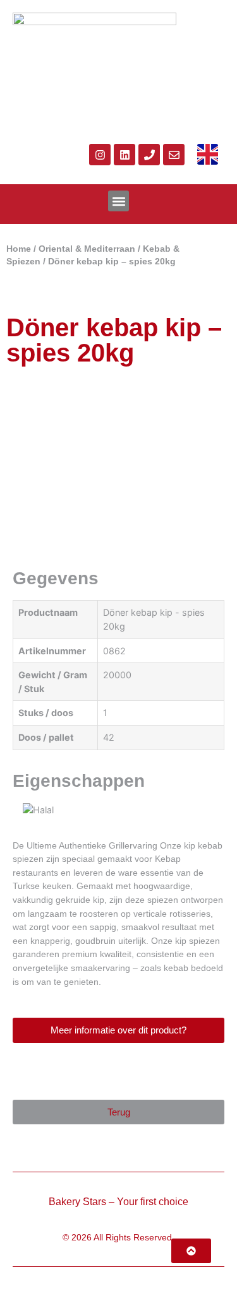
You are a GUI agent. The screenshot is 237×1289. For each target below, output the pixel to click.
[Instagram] (100, 154)
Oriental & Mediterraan (87, 249)
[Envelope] (174, 154)
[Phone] (149, 154)
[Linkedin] (124, 154)
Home (18, 249)
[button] (118, 201)
